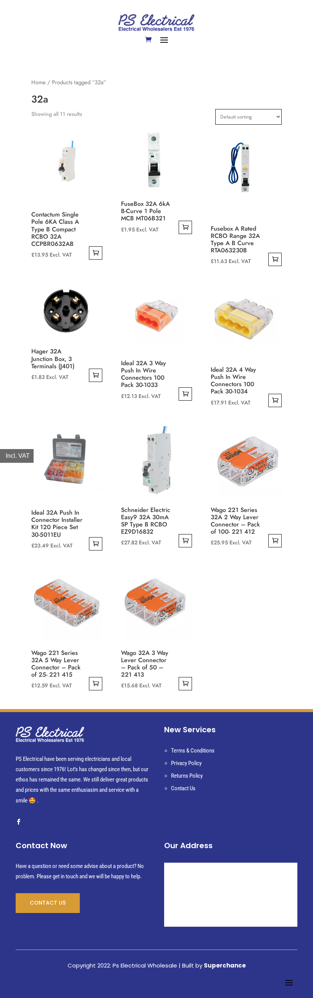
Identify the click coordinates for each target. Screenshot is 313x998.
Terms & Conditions (193, 750)
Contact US (48, 903)
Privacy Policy (186, 763)
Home (38, 82)
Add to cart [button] (95, 253)
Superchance (225, 965)
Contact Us (183, 788)
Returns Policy (187, 775)
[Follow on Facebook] (18, 822)
